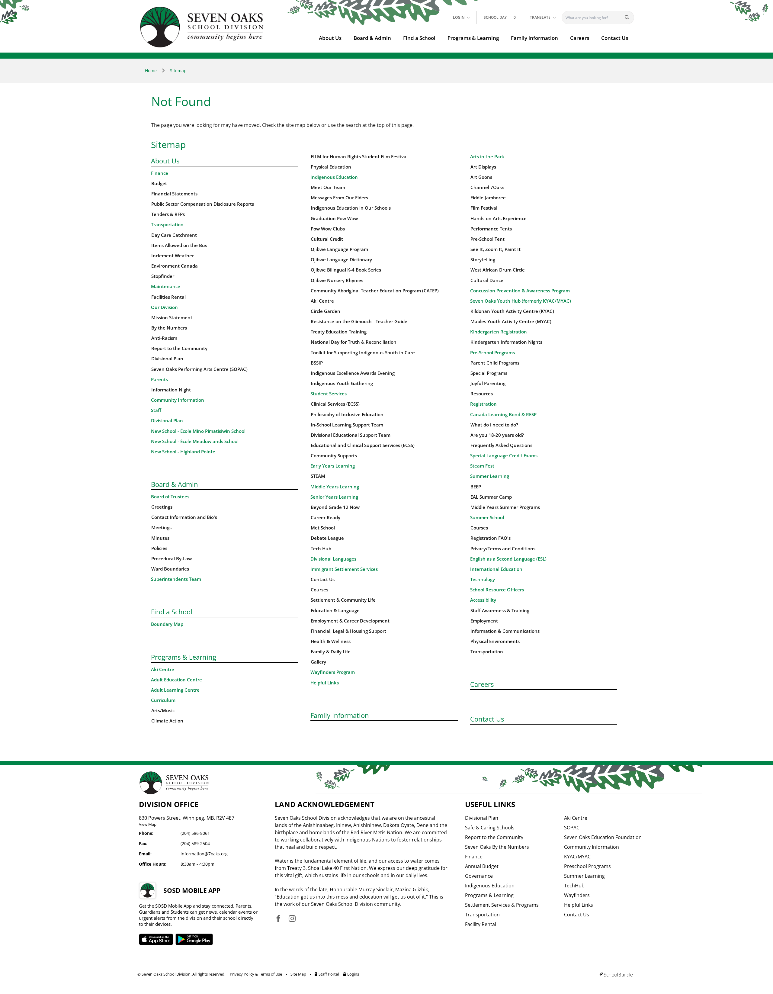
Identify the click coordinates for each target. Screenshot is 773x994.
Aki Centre (162, 669)
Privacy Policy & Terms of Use (256, 974)
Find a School (419, 37)
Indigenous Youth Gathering (342, 383)
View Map (147, 824)
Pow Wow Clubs (328, 229)
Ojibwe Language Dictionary (341, 259)
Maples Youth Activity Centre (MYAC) (510, 321)
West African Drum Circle (497, 270)
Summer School (487, 517)
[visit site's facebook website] (278, 919)
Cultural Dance (486, 280)
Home (151, 70)
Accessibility (483, 600)
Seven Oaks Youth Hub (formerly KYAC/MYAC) (520, 301)
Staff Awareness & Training (499, 610)
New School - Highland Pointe (183, 452)
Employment (484, 621)
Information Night (171, 390)
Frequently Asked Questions (501, 445)
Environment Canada (174, 266)
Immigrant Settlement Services (344, 569)
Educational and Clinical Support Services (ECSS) (363, 445)
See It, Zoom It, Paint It (495, 249)
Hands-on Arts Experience (498, 218)
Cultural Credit (327, 239)
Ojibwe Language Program (339, 249)
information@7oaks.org (204, 854)
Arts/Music (163, 710)
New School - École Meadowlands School (195, 441)
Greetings (161, 507)
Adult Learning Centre (175, 690)
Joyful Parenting (487, 383)
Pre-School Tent (487, 239)
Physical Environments (495, 641)
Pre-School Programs (492, 352)
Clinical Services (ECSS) (335, 404)
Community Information (177, 400)
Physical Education (331, 167)
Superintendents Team (176, 579)
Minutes (160, 538)
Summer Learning (489, 476)
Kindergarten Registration (498, 332)
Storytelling (482, 259)
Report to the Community (179, 348)
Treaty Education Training (339, 332)
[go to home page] (202, 27)
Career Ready (325, 517)
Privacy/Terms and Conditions (502, 548)
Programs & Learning (473, 37)
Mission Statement (171, 317)
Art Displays (483, 167)
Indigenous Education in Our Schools (351, 208)
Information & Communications (505, 631)
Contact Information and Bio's (184, 517)
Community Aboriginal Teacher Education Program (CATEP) (375, 291)
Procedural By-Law (171, 558)
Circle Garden (325, 311)
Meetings (161, 527)
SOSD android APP (194, 939)
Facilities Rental (168, 297)
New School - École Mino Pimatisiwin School (198, 431)
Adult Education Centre (176, 680)
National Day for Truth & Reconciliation (353, 342)
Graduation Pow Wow (334, 218)
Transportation (167, 224)
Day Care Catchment (174, 235)
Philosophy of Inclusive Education (347, 414)
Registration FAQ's (490, 538)
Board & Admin (372, 37)
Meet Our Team (328, 187)
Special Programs (488, 373)
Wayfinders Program (332, 672)
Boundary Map (167, 624)
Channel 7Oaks (487, 187)
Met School (323, 528)
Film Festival (483, 208)
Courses (319, 590)
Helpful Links (324, 683)
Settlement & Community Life (343, 600)
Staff (156, 410)
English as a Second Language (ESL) (508, 559)
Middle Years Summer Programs (505, 507)
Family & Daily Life (331, 651)
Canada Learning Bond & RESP (503, 414)
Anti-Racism (164, 338)
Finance (159, 173)
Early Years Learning (332, 466)
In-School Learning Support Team (347, 425)
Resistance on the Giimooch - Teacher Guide (359, 321)
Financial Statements (174, 194)
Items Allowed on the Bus (179, 245)
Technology (482, 579)
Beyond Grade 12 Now (335, 507)
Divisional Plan (167, 358)
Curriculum (163, 700)
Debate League (327, 538)
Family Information (534, 37)
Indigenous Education (334, 177)
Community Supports (334, 455)
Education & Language (335, 610)
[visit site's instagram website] (292, 919)
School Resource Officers (497, 590)
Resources (481, 394)
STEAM (318, 476)
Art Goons (481, 177)
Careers (579, 37)
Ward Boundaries (170, 569)
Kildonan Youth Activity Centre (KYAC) (512, 311)
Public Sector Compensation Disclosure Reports (202, 204)
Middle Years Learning (334, 487)
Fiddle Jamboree (488, 198)
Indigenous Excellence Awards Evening (353, 373)
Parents (159, 379)
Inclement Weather (172, 256)
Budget (159, 183)
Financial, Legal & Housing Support (348, 631)
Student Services (328, 394)
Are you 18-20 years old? (497, 435)
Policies (159, 548)
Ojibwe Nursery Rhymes (337, 280)
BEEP (475, 487)
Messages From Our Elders (339, 198)
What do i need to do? (494, 425)
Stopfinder (162, 276)
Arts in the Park (487, 156)
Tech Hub (321, 548)
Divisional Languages (333, 559)
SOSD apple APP (156, 939)
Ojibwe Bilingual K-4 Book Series (346, 270)
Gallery (318, 662)
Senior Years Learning (334, 497)
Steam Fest (482, 466)
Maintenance (165, 286)
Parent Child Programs (494, 363)
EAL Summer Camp (491, 497)
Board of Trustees (170, 497)
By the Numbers (169, 328)
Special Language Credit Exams (503, 455)
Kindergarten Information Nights (506, 342)
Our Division (164, 307)
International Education (496, 569)
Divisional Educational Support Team (350, 435)
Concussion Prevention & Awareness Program (520, 291)
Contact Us (614, 37)
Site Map (298, 974)
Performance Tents (491, 229)
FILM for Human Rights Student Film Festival (359, 156)
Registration (483, 404)
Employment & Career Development (350, 621)
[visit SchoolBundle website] (616, 975)
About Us (330, 37)
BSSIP (317, 363)
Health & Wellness (331, 641)
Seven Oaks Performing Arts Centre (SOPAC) (199, 369)
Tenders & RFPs (168, 214)
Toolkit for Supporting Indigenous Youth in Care (363, 352)
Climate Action (167, 721)
